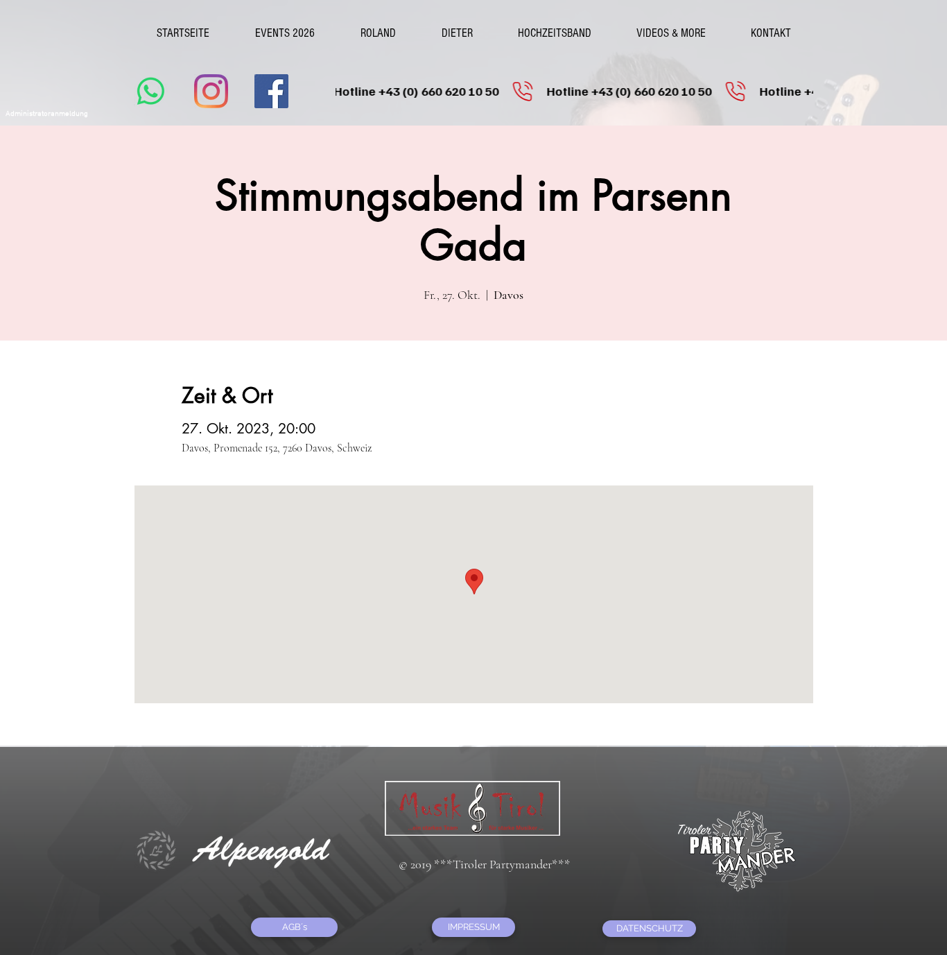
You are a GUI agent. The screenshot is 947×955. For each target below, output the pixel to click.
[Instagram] (211, 91)
